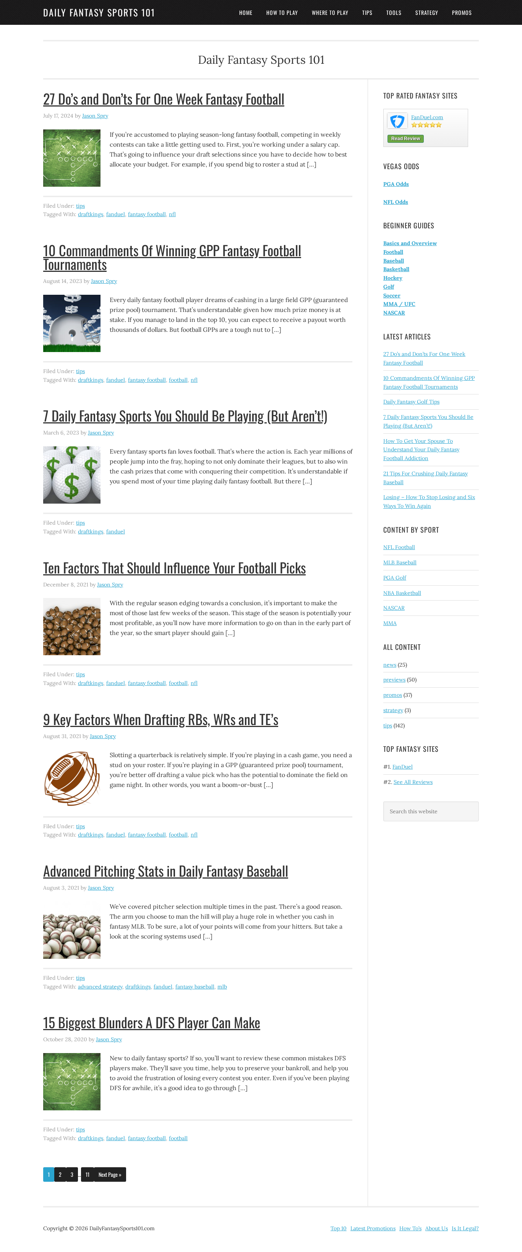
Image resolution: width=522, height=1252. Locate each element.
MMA (390, 623)
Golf (388, 286)
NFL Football (399, 547)
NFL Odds (395, 202)
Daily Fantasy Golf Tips (411, 401)
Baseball (393, 260)
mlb (222, 986)
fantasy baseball (194, 986)
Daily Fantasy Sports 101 (99, 12)
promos (392, 694)
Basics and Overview (410, 243)
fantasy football (147, 214)
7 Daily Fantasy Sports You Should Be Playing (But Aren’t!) (185, 415)
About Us (436, 1228)
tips (80, 205)
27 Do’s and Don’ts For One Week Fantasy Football (163, 98)
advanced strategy (100, 986)
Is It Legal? (465, 1228)
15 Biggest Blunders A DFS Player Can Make (151, 1022)
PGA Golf (394, 577)
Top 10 (339, 1228)
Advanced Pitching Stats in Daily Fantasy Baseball (165, 870)
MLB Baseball (400, 562)
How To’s (410, 1228)
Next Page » (110, 1174)
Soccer (391, 295)
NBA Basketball (402, 593)
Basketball (396, 269)
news (389, 664)
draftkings (90, 214)
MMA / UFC (399, 303)
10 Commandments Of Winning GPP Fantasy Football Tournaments (172, 257)
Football (393, 252)
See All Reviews (413, 782)
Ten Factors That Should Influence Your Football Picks (174, 567)
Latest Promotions (373, 1228)
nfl (172, 214)
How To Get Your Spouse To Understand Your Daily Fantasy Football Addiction (421, 450)
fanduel (115, 214)
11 (87, 1174)
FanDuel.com (427, 117)
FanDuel (402, 766)
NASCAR (394, 312)
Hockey (392, 278)
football (178, 379)
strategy (393, 710)
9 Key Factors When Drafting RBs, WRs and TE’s (160, 719)
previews (394, 679)
